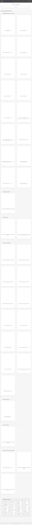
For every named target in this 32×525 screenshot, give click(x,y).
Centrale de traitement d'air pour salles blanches (5, 509)
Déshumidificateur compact (26, 505)
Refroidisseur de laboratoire (6, 502)
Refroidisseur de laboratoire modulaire (19, 514)
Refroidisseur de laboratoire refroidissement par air (6, 505)
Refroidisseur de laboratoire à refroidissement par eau (13, 503)
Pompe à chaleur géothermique (26, 511)
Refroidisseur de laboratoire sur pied (6, 513)
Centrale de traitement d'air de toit (19, 506)
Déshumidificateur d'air (13, 510)
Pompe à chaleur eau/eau (25, 502)
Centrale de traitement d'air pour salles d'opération (19, 510)
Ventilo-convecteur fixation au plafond (19, 502)
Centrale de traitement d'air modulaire (12, 507)
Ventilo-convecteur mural (25, 508)
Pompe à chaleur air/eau (12, 513)
